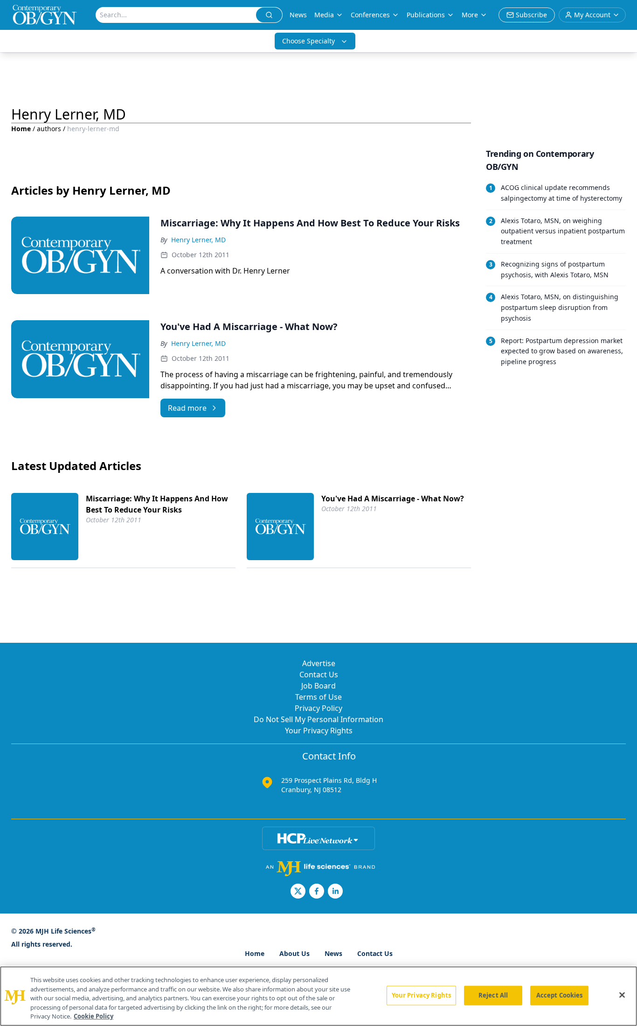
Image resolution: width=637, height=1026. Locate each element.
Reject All (493, 995)
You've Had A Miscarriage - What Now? (392, 498)
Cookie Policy (93, 1016)
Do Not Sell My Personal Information (318, 719)
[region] (318, 996)
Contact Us (318, 674)
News (298, 14)
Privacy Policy (318, 708)
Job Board (318, 686)
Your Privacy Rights (319, 730)
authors (49, 128)
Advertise (318, 663)
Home (21, 128)
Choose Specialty (308, 40)
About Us (294, 953)
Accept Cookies (559, 995)
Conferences (370, 14)
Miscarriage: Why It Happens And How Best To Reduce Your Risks (157, 504)
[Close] (622, 995)
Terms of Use (318, 697)
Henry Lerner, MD (198, 239)
